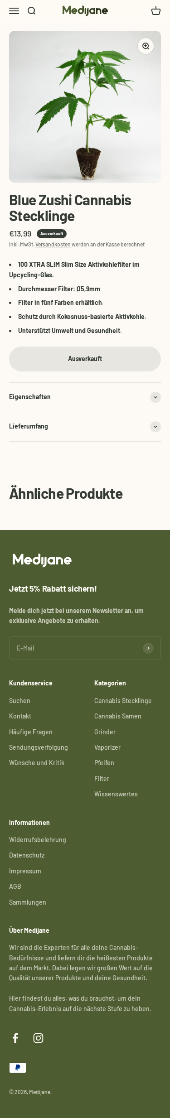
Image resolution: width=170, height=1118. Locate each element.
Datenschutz (26, 855)
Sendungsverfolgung (38, 747)
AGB (15, 886)
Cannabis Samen (117, 716)
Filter (101, 778)
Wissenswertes (116, 794)
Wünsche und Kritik (36, 762)
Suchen (19, 700)
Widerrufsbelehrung (37, 839)
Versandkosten (53, 244)
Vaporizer (107, 747)
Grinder (105, 732)
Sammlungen (27, 902)
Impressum (25, 871)
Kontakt (20, 716)
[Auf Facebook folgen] (15, 1038)
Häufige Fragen (31, 732)
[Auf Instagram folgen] (38, 1038)
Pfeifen (104, 762)
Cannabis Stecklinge (123, 700)
